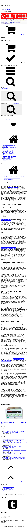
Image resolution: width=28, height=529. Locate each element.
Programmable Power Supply (9, 154)
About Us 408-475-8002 (8, 487)
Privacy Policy (6, 490)
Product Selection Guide (8, 491)
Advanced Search (16, 89)
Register (5, 88)
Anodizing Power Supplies (9, 150)
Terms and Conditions (8, 489)
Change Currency (7, 11)
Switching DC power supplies (8, 248)
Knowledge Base (7, 159)
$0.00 (22, 34)
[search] (11, 75)
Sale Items (5, 160)
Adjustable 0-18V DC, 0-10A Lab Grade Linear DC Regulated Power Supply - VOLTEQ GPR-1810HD (14, 458)
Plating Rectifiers (7, 148)
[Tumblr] (13, 509)
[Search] (11, 96)
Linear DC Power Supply (8, 152)
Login (2, 88)
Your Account (6, 8)
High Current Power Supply (9, 145)
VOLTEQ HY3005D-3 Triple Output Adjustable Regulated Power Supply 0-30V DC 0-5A (13, 432)
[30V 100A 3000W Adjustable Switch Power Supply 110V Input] (14, 419)
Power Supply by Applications (9, 156)
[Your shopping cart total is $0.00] (11, 52)
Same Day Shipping (7, 488)
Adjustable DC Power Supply (9, 147)
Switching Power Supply (8, 151)
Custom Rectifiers (7, 146)
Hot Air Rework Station (8, 157)
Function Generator (7, 158)
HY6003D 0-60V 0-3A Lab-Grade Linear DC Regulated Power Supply (13, 447)
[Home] (13, 143)
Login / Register (6, 9)
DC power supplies (12, 187)
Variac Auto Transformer (8, 153)
